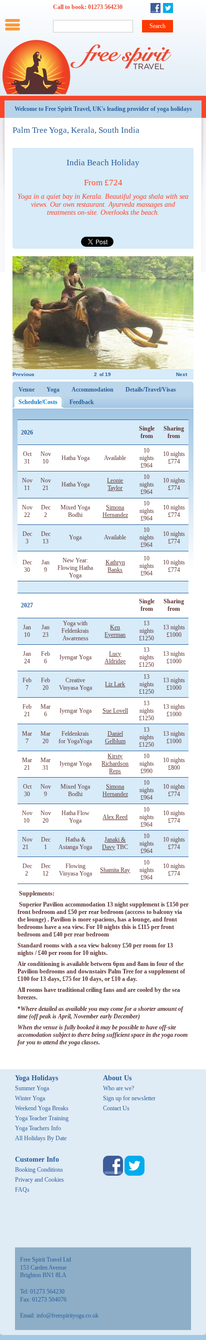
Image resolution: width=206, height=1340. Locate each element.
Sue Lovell (115, 710)
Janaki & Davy (114, 843)
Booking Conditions (39, 1169)
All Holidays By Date (40, 1138)
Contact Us (116, 1108)
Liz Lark (115, 684)
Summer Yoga (32, 1088)
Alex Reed (115, 817)
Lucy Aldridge (115, 657)
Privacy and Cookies (39, 1179)
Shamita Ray (115, 870)
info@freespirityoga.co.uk (67, 1315)
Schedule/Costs (41, 402)
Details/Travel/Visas (151, 389)
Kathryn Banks (115, 566)
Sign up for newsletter (129, 1098)
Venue (26, 389)
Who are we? (118, 1088)
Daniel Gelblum (115, 737)
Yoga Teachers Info (38, 1128)
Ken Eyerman (115, 631)
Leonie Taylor (115, 484)
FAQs (22, 1189)
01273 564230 (105, 6)
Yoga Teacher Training (41, 1118)
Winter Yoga (30, 1098)
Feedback (82, 402)
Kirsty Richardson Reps (115, 764)
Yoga (53, 389)
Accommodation (93, 389)
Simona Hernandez (115, 511)
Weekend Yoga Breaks (41, 1108)
